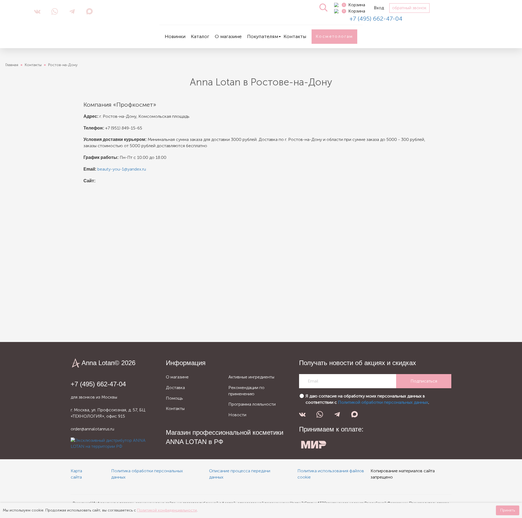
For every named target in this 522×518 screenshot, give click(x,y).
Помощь (174, 398)
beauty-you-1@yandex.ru (121, 169)
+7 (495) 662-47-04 (375, 18)
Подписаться (424, 381)
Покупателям (262, 36)
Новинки (175, 36)
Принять (507, 510)
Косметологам (334, 36)
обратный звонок (409, 7)
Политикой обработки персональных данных (383, 402)
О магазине (228, 36)
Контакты (295, 36)
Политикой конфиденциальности (167, 510)
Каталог (200, 36)
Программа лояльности (252, 404)
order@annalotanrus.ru (92, 428)
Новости (237, 414)
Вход (379, 7)
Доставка (175, 387)
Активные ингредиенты (251, 377)
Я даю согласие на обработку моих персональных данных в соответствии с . (367, 399)
